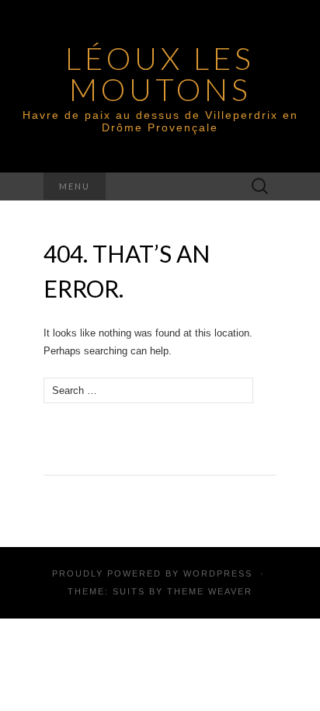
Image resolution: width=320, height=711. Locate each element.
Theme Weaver (209, 591)
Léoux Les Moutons (160, 74)
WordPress (217, 573)
